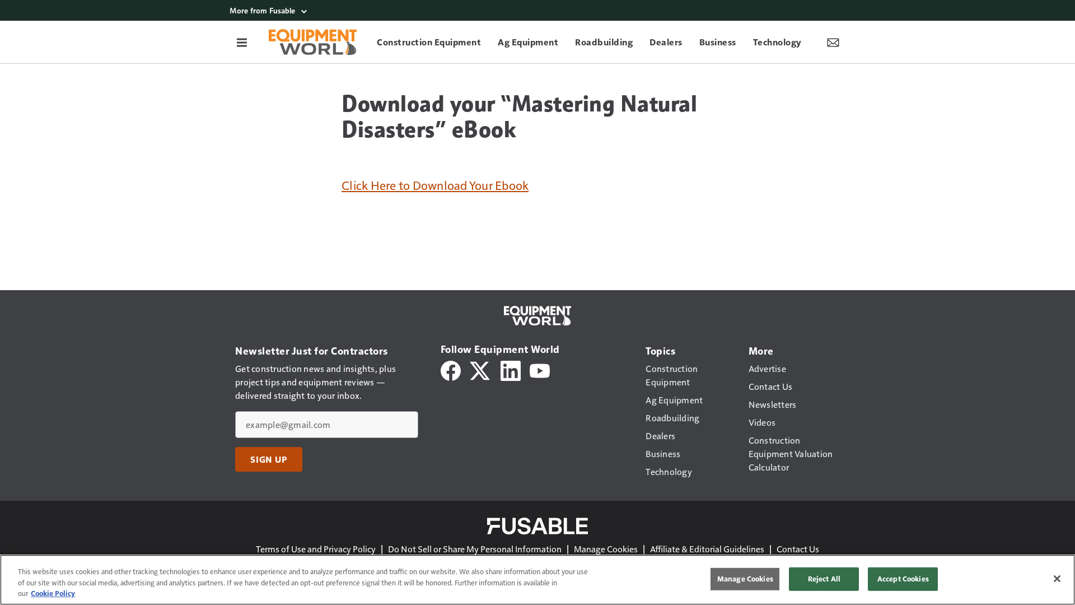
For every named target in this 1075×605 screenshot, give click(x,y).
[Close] (1057, 578)
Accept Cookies (903, 578)
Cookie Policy (53, 593)
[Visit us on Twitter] (481, 369)
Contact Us (798, 549)
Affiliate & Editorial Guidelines (707, 549)
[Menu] (242, 42)
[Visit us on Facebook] (451, 369)
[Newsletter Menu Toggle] (833, 42)
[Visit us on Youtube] (540, 369)
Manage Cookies (606, 549)
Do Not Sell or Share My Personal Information (475, 549)
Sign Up (268, 459)
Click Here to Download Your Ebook (435, 185)
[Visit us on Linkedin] (511, 369)
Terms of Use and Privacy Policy (316, 549)
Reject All (824, 578)
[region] (537, 580)
